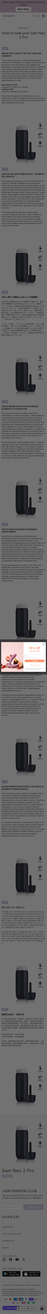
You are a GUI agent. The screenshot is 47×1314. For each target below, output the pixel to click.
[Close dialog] (44, 644)
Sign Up (35, 661)
